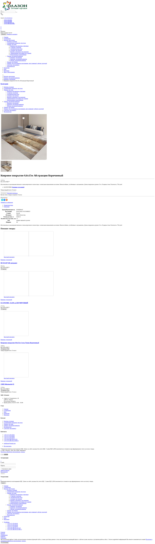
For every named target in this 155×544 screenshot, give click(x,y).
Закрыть (3, 483)
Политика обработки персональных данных (13, 452)
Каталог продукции (9, 40)
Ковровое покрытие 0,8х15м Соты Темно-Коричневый (20, 343)
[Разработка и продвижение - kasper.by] (4, 454)
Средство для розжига (13, 65)
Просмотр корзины (12, 193)
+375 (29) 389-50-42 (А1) (9, 22)
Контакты (6, 70)
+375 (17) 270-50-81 (8, 19)
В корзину (3, 193)
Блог (5, 69)
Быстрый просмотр (9, 257)
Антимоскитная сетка (16, 49)
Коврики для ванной (16, 57)
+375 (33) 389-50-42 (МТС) (9, 23)
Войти (2, 473)
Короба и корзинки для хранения (19, 51)
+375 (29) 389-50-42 (8, 17)
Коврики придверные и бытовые (19, 46)
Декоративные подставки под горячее (20, 53)
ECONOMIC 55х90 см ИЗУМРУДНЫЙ (14, 303)
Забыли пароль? (5, 470)
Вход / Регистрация (9, 72)
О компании (7, 38)
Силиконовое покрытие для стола (16, 43)
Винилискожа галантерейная (18, 54)
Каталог (3, 533)
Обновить (3, 34)
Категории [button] (4, 84)
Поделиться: (4, 197)
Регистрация (4, 472)
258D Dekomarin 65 (7, 384)
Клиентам (6, 67)
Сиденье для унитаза (16, 50)
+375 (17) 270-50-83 (8, 21)
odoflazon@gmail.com (10, 443)
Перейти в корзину (12, 34)
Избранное (4, 535)
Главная (6, 37)
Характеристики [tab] (8, 205)
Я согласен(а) (4, 542)
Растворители (11, 66)
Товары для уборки (12, 62)
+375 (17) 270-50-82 (8, 20)
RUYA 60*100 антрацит (9, 263)
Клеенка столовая (12, 41)
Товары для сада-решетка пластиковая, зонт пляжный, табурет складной (27, 63)
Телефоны (6, 522)
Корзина (3, 538)
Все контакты (7, 446)
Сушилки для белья (15, 47)
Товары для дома (11, 44)
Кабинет (3, 536)
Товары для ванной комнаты (15, 56)
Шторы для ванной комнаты (18, 60)
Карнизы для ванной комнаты (18, 59)
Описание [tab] (6, 206)
